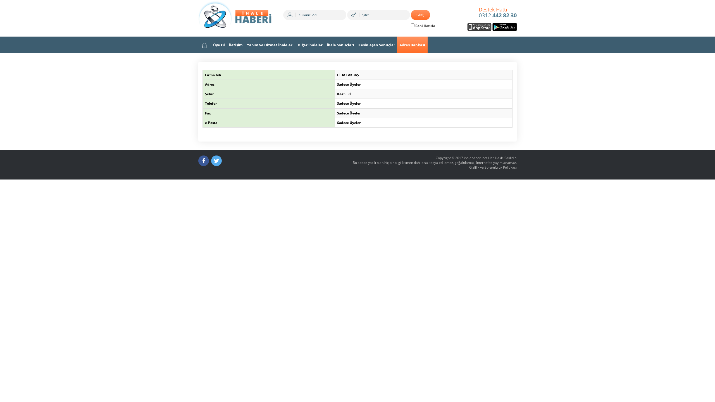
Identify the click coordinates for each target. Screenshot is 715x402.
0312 (498, 13)
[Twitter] (216, 160)
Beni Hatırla (424, 25)
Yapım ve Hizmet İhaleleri (270, 44)
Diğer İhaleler (310, 44)
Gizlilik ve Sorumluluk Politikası (493, 167)
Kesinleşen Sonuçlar (376, 44)
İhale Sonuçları (340, 44)
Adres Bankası (412, 44)
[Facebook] (203, 160)
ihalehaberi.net (475, 157)
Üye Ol (219, 44)
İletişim (236, 44)
